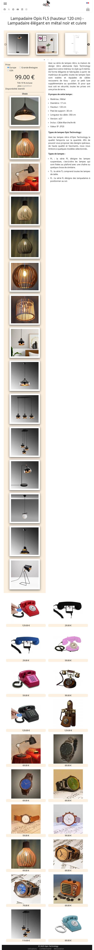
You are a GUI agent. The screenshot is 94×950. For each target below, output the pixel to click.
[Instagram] (26, 9)
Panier (87, 10)
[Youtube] (18, 9)
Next (88, 44)
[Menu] (17, 3)
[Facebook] (5, 9)
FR (88, 3)
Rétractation (59, 949)
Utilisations (32, 949)
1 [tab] (44, 60)
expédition (27, 85)
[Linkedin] (22, 9)
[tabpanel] (18, 44)
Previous (5, 44)
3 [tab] (52, 60)
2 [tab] (48, 60)
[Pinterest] (13, 9)
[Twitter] (9, 9)
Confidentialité (45, 949)
